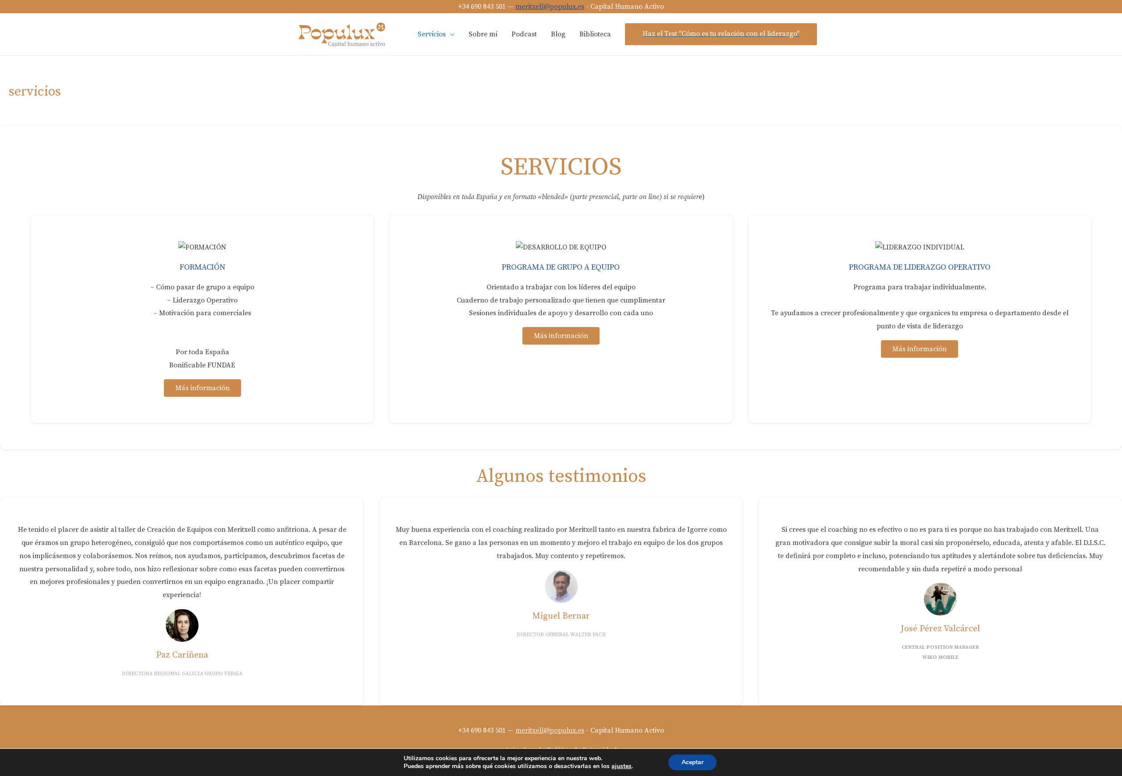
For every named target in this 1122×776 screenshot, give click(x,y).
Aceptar (692, 762)
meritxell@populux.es (549, 6)
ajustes (621, 766)
